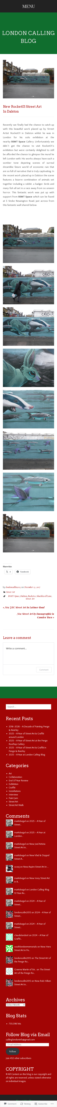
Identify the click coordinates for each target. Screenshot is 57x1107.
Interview (13, 794)
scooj (17, 866)
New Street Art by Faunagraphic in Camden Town (35, 615)
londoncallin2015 (13, 587)
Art (10, 773)
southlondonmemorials (25, 946)
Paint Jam (13, 798)
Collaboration (15, 777)
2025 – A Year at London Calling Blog (27, 754)
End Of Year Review (18, 780)
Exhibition (13, 784)
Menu (28, 6)
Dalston (23, 596)
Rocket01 (32, 596)
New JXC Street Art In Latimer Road (23, 607)
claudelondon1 (21, 935)
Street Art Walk (16, 805)
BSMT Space (13, 596)
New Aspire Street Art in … (36, 866)
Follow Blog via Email (28, 1034)
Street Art (10, 592)
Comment (44, 669)
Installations (15, 791)
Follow (12, 1051)
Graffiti (12, 787)
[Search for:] (28, 707)
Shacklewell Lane (44, 596)
